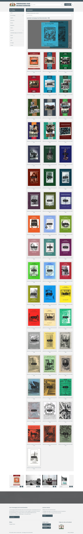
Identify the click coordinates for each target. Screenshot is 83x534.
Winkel (11, 35)
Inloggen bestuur (12, 524)
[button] (22, 486)
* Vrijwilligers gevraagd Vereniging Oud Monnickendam (51, 512)
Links (11, 40)
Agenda (11, 17)
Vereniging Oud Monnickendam (23, 5)
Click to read (34, 60)
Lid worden (67, 4)
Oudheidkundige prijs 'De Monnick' (16, 32)
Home (11, 12)
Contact (11, 45)
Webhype (72, 532)
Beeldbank (12, 25)
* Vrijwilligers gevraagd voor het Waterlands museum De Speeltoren (54, 511)
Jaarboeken (12, 20)
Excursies (12, 30)
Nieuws (11, 22)
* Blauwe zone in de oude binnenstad (48, 509)
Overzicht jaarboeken (14, 486)
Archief (11, 37)
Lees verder (12, 517)
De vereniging (12, 15)
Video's (11, 27)
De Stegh (12, 42)
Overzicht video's (46, 486)
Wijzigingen (45, 527)
